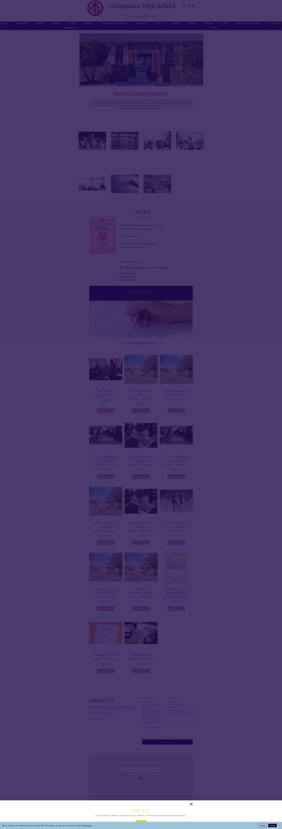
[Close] (279, 825)
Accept (272, 825)
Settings (262, 825)
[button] (191, 804)
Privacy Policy (87, 825)
